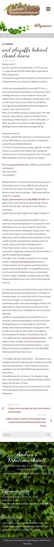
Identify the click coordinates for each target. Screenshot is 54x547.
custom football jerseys (23, 261)
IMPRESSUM (27, 544)
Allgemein (7, 44)
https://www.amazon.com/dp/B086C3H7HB (23, 199)
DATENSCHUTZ (45, 540)
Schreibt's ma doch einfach (15, 503)
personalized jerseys (19, 164)
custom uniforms (30, 337)
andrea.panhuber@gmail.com (21, 473)
